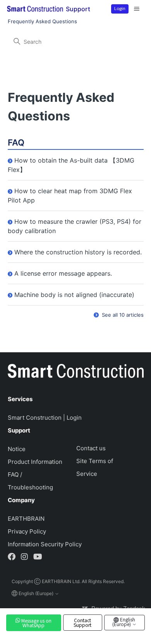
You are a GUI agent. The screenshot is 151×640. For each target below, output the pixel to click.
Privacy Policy (27, 531)
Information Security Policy (45, 544)
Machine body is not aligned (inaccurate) (74, 295)
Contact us (91, 448)
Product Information (35, 461)
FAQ (16, 142)
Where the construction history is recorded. (78, 252)
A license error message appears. (63, 273)
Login (119, 8)
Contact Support (82, 622)
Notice (17, 449)
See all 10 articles (122, 315)
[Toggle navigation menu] (137, 9)
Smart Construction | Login (45, 417)
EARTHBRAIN (26, 518)
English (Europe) (124, 621)
